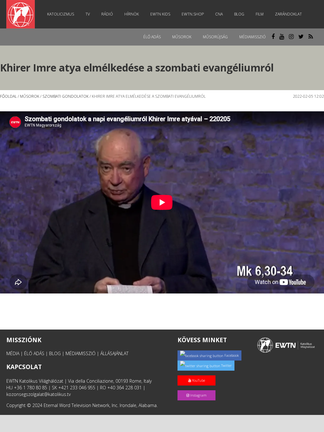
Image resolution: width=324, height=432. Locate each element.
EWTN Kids (160, 14)
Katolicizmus (60, 14)
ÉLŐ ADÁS (34, 353)
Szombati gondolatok (65, 96)
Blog (239, 14)
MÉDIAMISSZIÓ (80, 353)
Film (260, 14)
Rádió (107, 14)
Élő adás (152, 37)
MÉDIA (12, 353)
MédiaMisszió (252, 37)
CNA (219, 14)
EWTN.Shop (193, 14)
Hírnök (131, 14)
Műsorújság (215, 37)
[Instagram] (198, 389)
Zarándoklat (288, 14)
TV (87, 14)
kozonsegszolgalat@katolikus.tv (38, 394)
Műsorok (181, 37)
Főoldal (8, 96)
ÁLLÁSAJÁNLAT (114, 353)
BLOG (55, 353)
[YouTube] (198, 374)
